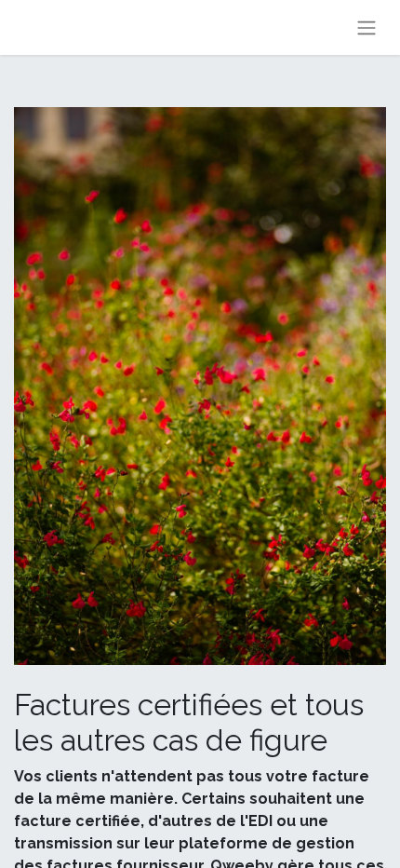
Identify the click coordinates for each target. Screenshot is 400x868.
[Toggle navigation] (366, 27)
